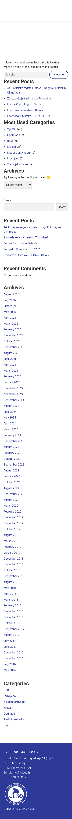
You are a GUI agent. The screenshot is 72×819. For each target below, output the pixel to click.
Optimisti (12, 135)
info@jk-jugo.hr (21, 772)
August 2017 (11, 634)
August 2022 (11, 470)
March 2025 (11, 370)
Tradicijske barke (17, 164)
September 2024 (14, 400)
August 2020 (11, 500)
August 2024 (11, 405)
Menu (65, 10)
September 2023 (14, 441)
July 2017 (10, 640)
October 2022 (12, 458)
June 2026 (10, 306)
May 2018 (10, 588)
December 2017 (13, 611)
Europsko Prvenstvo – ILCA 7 (25, 110)
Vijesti (11, 129)
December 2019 (13, 517)
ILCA (10, 140)
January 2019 (12, 552)
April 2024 (10, 423)
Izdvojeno (13, 158)
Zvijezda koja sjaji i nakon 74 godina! (29, 98)
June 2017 (10, 646)
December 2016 (13, 652)
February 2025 (12, 376)
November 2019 (13, 523)
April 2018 (10, 593)
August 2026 (11, 294)
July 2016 (10, 664)
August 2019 (11, 535)
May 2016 (10, 670)
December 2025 (13, 335)
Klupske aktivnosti (18, 152)
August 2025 (11, 353)
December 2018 (13, 558)
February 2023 (12, 453)
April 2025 (10, 364)
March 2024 (11, 429)
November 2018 (13, 564)
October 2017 (12, 623)
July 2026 (10, 300)
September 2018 (14, 576)
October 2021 (12, 482)
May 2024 (10, 417)
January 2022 (12, 476)
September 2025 (14, 347)
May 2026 (10, 312)
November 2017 (13, 617)
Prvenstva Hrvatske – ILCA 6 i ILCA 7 (30, 116)
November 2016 (13, 658)
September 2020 (14, 494)
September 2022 (14, 464)
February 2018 (12, 605)
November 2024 (13, 394)
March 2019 (11, 541)
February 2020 (12, 511)
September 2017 (14, 629)
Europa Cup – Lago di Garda (24, 104)
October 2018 (12, 570)
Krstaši (11, 146)
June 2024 (10, 411)
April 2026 (10, 317)
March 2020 (11, 505)
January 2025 (12, 382)
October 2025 (12, 341)
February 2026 (12, 329)
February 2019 (12, 546)
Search (8, 200)
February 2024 (12, 435)
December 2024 (13, 388)
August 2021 (11, 488)
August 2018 (11, 582)
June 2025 (10, 358)
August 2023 (11, 447)
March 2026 (11, 323)
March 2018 (11, 599)
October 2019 (12, 529)
